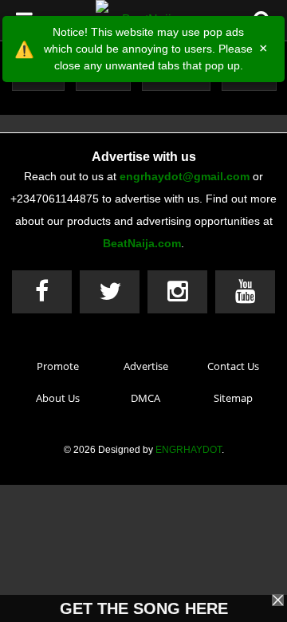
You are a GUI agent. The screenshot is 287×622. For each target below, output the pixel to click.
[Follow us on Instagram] (177, 291)
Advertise (146, 366)
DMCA (145, 398)
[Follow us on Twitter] (110, 291)
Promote (58, 366)
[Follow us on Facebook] (42, 291)
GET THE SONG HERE (144, 608)
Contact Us (233, 366)
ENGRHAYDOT (188, 449)
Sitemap (233, 398)
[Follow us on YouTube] (245, 291)
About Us (58, 398)
